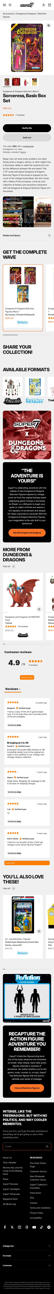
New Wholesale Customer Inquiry (38, 1178)
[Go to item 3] (25, 82)
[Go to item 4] (35, 82)
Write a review (27, 677)
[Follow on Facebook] (5, 1227)
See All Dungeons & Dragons (27, 532)
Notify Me (27, 128)
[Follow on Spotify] (49, 1227)
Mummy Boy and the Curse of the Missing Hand (12, 1170)
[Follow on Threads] (27, 1227)
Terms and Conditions (40, 1208)
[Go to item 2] (16, 82)
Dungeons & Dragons (26, 13)
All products (9, 13)
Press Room (35, 1193)
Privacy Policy (36, 1213)
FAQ (32, 1198)
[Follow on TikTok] (41, 1227)
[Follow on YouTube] (34, 1227)
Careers (33, 1203)
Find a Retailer (9, 1162)
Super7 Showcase (11, 1194)
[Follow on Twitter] (12, 1227)
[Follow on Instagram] (19, 1227)
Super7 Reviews (10, 1184)
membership (28, 146)
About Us (7, 1157)
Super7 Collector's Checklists (38, 1186)
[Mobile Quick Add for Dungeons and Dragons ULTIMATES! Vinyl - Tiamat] (39, 609)
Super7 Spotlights (11, 1189)
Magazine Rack (10, 1199)
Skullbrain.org (9, 1204)
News (5, 1179)
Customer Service (38, 1171)
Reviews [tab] (12, 689)
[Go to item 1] (7, 82)
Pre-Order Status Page (38, 1165)
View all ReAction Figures (27, 1088)
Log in (23, 152)
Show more (10, 863)
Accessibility (36, 1218)
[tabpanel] (27, 781)
